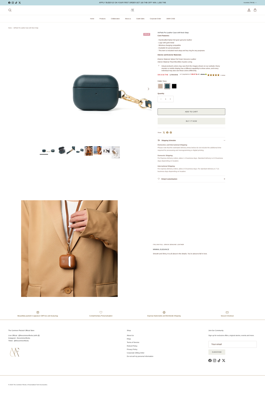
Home (92, 18)
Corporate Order (155, 18)
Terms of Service (133, 342)
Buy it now (191, 121)
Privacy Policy (132, 349)
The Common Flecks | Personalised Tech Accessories (30, 384)
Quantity (161, 93)
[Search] (10, 10)
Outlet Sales (140, 18)
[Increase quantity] (171, 99)
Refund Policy (132, 346)
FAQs (129, 339)
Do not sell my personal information (140, 356)
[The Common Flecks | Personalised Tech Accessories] (132, 10)
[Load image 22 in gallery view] (96, 87)
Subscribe (217, 352)
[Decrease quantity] (160, 99)
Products (103, 18)
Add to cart (191, 112)
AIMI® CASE (170, 18)
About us (128, 18)
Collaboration (115, 18)
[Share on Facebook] (167, 132)
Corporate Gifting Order (135, 353)
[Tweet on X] (164, 132)
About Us (130, 335)
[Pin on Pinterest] (171, 132)
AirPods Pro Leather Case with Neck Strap (26, 28)
